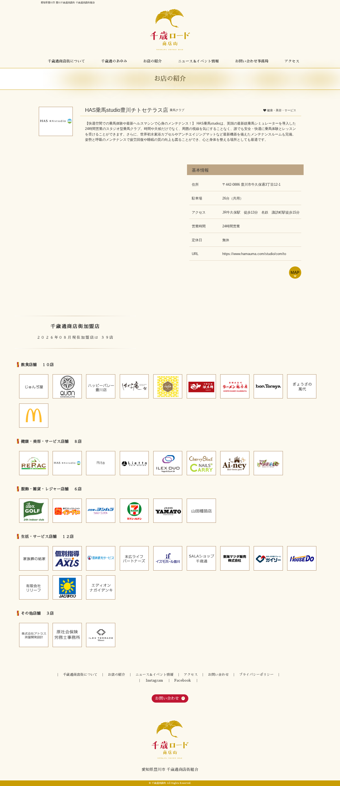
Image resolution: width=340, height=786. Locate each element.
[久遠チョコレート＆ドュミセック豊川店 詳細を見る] (67, 386)
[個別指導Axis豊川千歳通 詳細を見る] (67, 558)
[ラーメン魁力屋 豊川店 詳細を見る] (234, 386)
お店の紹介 (152, 61)
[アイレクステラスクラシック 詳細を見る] (100, 635)
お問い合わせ (218, 674)
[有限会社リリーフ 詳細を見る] (33, 587)
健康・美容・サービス (281, 110)
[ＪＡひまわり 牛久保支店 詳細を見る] (67, 587)
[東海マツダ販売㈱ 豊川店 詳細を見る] (234, 558)
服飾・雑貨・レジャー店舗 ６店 (51, 489)
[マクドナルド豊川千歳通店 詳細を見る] (33, 415)
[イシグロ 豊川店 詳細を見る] (67, 510)
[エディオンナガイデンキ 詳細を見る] (100, 587)
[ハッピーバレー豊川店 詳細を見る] (100, 386)
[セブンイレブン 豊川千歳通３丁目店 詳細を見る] (134, 510)
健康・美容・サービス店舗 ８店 (51, 441)
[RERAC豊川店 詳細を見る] (33, 463)
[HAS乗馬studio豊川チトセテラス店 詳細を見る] (67, 463)
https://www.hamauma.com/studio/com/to (254, 254)
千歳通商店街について (66, 61)
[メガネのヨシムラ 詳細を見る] (100, 510)
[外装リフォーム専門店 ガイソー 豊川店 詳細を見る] (268, 558)
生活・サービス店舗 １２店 (47, 536)
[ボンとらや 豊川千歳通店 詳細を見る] (268, 386)
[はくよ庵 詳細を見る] (134, 386)
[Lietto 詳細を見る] (134, 463)
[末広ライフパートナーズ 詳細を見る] (134, 558)
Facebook (182, 680)
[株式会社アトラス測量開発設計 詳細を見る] (33, 635)
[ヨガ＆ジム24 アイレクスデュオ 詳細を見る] (168, 463)
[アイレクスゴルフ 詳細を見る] (33, 510)
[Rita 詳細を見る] (100, 463)
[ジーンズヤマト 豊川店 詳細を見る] (168, 510)
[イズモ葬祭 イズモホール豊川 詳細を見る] (168, 558)
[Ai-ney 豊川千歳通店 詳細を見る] (234, 463)
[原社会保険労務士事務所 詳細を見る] (67, 635)
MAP (295, 272)
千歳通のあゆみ (114, 61)
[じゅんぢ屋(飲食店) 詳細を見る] (33, 386)
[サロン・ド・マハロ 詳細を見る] (268, 463)
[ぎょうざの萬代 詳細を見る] (301, 386)
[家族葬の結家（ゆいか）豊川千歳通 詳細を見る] (33, 558)
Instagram (154, 680)
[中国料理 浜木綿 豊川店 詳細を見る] (201, 386)
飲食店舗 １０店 (37, 365)
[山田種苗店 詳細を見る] (201, 510)
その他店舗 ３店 (37, 613)
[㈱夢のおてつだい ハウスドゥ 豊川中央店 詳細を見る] (301, 558)
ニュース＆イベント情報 (198, 61)
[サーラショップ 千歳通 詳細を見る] (201, 558)
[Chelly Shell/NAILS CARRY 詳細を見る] (201, 463)
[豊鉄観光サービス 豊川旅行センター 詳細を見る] (100, 558)
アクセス (291, 61)
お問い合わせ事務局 (252, 61)
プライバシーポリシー (256, 674)
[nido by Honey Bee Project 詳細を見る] (168, 386)
